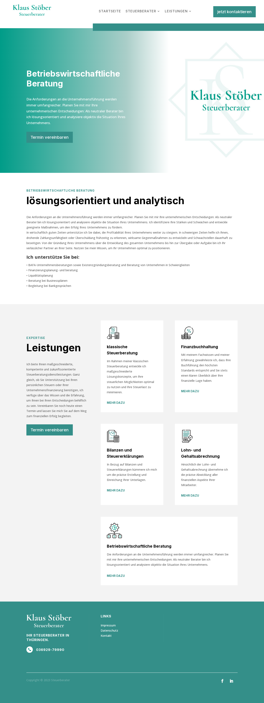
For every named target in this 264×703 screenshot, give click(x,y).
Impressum (108, 625)
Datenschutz (109, 630)
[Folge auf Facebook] (222, 681)
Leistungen (176, 11)
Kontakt (106, 636)
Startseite (110, 11)
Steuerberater (141, 11)
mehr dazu (116, 402)
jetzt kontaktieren (234, 11)
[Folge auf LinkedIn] (231, 681)
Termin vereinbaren (50, 137)
